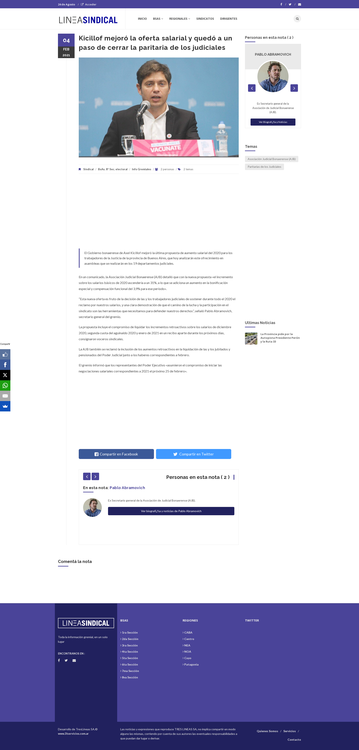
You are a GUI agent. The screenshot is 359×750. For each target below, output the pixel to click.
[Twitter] (292, 4)
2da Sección (130, 639)
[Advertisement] (159, 213)
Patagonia (191, 664)
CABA (188, 632)
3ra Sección (130, 645)
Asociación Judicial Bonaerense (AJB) (272, 159)
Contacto (294, 739)
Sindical (88, 169)
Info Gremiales (141, 169)
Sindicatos (205, 19)
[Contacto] (299, 4)
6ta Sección (130, 664)
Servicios (289, 731)
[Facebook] (283, 4)
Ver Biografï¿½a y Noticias (273, 122)
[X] (5, 375)
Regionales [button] (178, 19)
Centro (189, 639)
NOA (187, 651)
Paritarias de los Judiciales (264, 166)
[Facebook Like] (5, 354)
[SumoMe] (5, 406)
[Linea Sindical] (91, 18)
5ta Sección (130, 658)
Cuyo (187, 658)
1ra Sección (130, 632)
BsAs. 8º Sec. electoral (113, 169)
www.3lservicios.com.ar (73, 733)
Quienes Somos (267, 731)
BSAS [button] (156, 19)
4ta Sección (130, 651)
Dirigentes (228, 19)
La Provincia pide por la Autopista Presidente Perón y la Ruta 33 (280, 337)
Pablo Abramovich (127, 488)
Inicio (142, 19)
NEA (187, 645)
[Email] (5, 396)
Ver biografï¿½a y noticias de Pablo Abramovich (171, 511)
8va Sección (130, 677)
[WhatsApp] (5, 385)
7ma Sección (130, 671)
